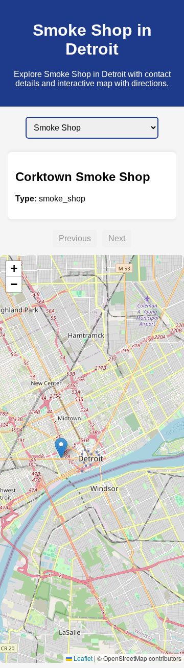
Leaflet (82, 658)
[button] (61, 448)
